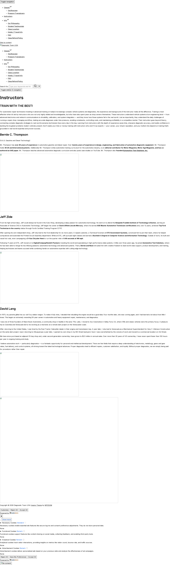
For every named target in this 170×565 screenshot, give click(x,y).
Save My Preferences (18, 557)
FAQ (9, 35)
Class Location (13, 29)
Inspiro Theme (36, 505)
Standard (20, 523)
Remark (20, 531)
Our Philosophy (13, 23)
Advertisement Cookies (10, 548)
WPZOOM (48, 505)
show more (6, 520)
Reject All (14, 510)
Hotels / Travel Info (15, 32)
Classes (7, 8)
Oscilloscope (12, 11)
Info (5, 20)
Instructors (8, 16)
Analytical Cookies (9, 540)
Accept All (23, 510)
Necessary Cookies (9, 523)
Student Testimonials (16, 26)
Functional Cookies (9, 531)
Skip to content (5, 43)
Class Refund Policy (15, 38)
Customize (5, 510)
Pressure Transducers (16, 13)
